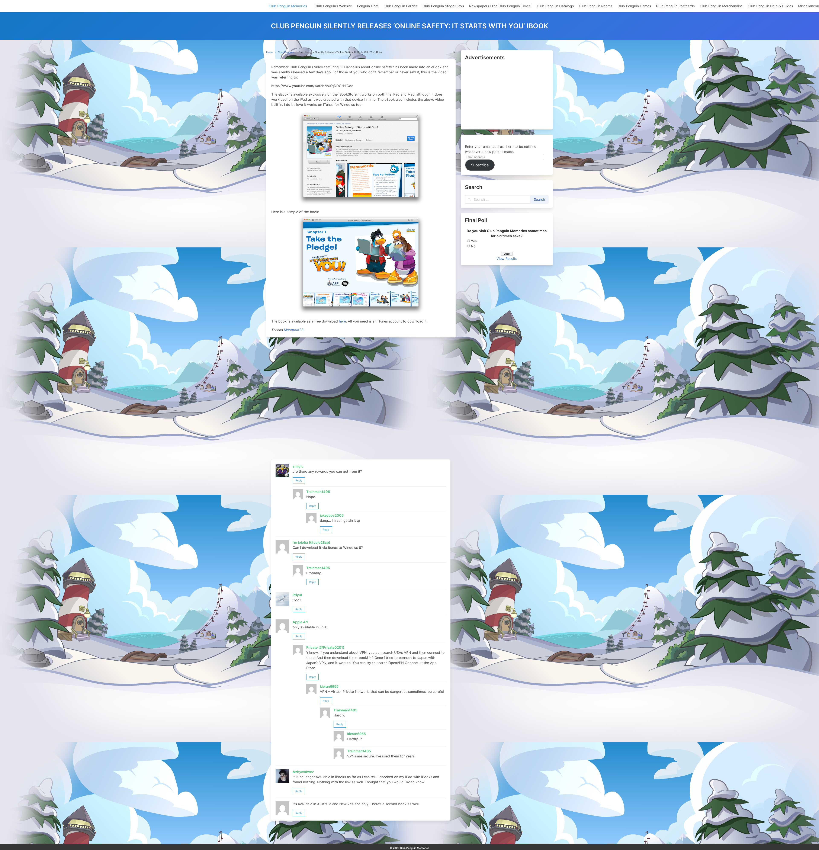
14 (454, 52)
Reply (298, 480)
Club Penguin (286, 52)
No (473, 246)
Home (269, 52)
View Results (507, 258)
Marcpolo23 (293, 330)
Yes (474, 241)
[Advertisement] (507, 95)
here (342, 321)
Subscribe (480, 165)
